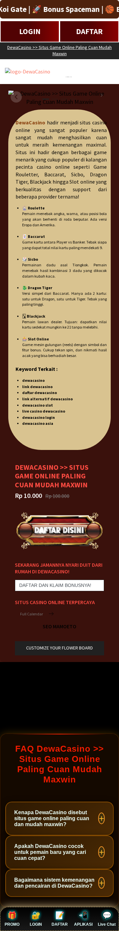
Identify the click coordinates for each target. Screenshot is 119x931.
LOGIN (30, 31)
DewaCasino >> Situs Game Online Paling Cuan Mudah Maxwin (59, 50)
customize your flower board (59, 648)
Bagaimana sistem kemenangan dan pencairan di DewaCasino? (54, 883)
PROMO (12, 924)
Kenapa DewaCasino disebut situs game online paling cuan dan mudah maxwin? (51, 818)
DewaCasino (30, 122)
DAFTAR (89, 31)
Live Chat (107, 924)
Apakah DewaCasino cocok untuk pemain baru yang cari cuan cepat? (50, 852)
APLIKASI (83, 924)
